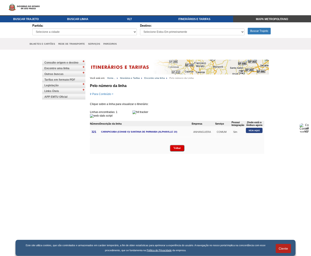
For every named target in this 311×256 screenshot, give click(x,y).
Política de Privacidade (159, 250)
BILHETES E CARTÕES (42, 44)
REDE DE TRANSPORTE (71, 44)
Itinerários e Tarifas (130, 78)
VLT (129, 19)
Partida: (37, 25)
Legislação (51, 85)
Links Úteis (51, 91)
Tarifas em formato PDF (59, 79)
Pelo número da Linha (181, 78)
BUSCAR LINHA (77, 19)
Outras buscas (54, 74)
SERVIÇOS (94, 44)
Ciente (283, 248)
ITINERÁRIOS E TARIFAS (194, 19)
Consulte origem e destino (61, 62)
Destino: (146, 25)
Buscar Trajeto (259, 31)
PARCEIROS (110, 44)
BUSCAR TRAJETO (26, 19)
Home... (111, 78)
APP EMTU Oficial (55, 96)
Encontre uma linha (56, 68)
